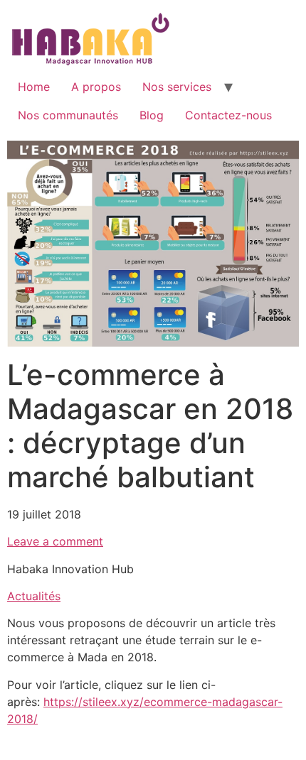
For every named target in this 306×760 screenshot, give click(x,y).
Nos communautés (68, 115)
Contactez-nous (228, 115)
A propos (96, 87)
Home (34, 87)
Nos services (176, 87)
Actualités (33, 596)
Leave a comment (55, 541)
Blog (151, 115)
